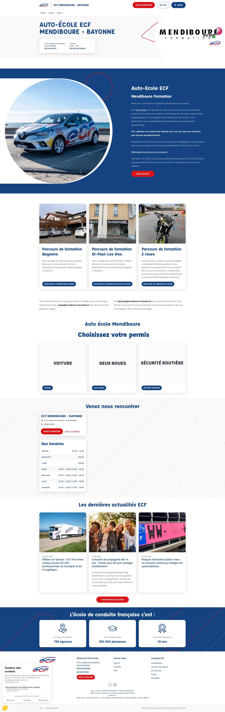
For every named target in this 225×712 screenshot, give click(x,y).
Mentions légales (51, 708)
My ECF (117, 663)
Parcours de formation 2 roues (157, 284)
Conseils (117, 667)
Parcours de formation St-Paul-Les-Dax (112, 284)
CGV (40, 708)
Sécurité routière (151, 388)
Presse (154, 674)
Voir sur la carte (50, 48)
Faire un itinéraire (72, 431)
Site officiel (142, 174)
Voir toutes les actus (112, 599)
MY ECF (163, 5)
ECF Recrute (156, 670)
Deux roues (99, 388)
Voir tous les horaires (78, 48)
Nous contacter (143, 5)
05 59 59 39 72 (49, 424)
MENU (180, 5)
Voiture (47, 388)
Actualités (155, 678)
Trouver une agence (159, 667)
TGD (115, 670)
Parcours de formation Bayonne (59, 284)
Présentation (156, 663)
